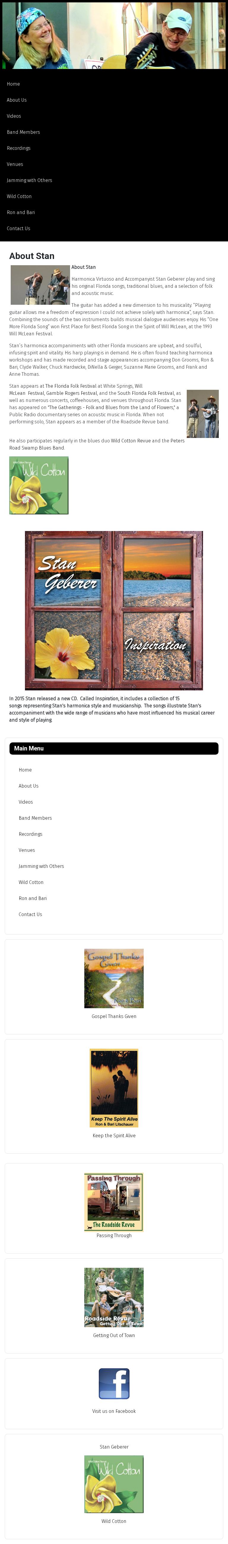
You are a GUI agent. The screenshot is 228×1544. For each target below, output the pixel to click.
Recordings (19, 148)
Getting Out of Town (114, 1335)
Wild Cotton (19, 196)
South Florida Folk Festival (146, 393)
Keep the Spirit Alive (114, 1135)
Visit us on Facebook (114, 1411)
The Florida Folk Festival (70, 386)
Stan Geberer (114, 1447)
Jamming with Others (29, 180)
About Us (17, 100)
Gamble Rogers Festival (71, 393)
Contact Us (18, 228)
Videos (14, 116)
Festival (36, 393)
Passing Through (114, 1235)
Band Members (23, 132)
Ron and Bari (21, 212)
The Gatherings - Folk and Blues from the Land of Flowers (111, 407)
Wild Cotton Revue (131, 441)
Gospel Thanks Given (114, 1016)
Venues (15, 164)
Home (13, 84)
